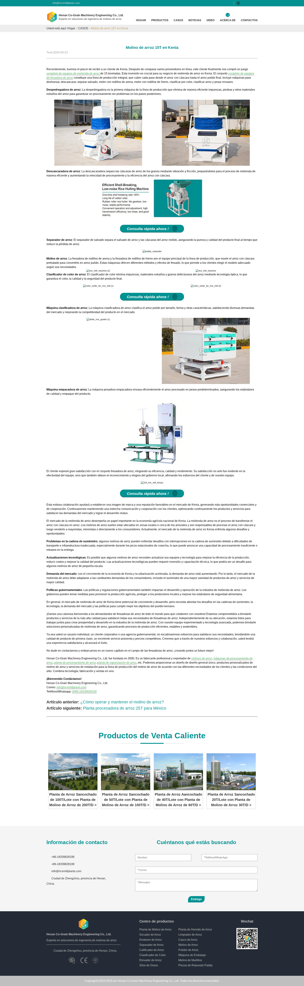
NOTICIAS (194, 20)
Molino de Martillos (190, 960)
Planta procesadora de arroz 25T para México (124, 708)
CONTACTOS (249, 20)
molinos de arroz (201, 658)
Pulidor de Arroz (188, 949)
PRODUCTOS (159, 20)
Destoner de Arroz (150, 939)
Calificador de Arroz (151, 949)
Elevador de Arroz (150, 960)
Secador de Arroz (150, 934)
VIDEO (210, 20)
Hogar (71, 28)
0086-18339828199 (84, 691)
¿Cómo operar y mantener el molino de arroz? (122, 702)
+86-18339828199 (62, 856)
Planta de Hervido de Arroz (195, 929)
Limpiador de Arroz (190, 934)
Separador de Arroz (151, 944)
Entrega (196, 899)
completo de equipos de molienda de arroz (73, 73)
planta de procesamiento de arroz (75, 662)
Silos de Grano (148, 965)
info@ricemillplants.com (66, 2)
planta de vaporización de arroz (117, 662)
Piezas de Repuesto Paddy (195, 965)
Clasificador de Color (152, 955)
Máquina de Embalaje (192, 955)
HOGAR (141, 20)
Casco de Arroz (188, 939)
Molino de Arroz (188, 944)
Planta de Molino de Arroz (155, 929)
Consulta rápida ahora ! (148, 229)
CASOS (178, 20)
